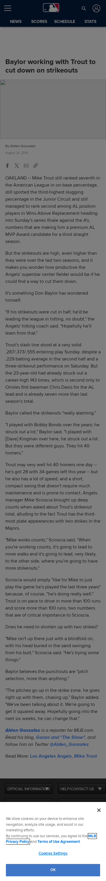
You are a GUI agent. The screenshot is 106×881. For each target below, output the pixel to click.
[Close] (98, 810)
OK (53, 869)
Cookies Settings (53, 853)
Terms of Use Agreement (58, 841)
